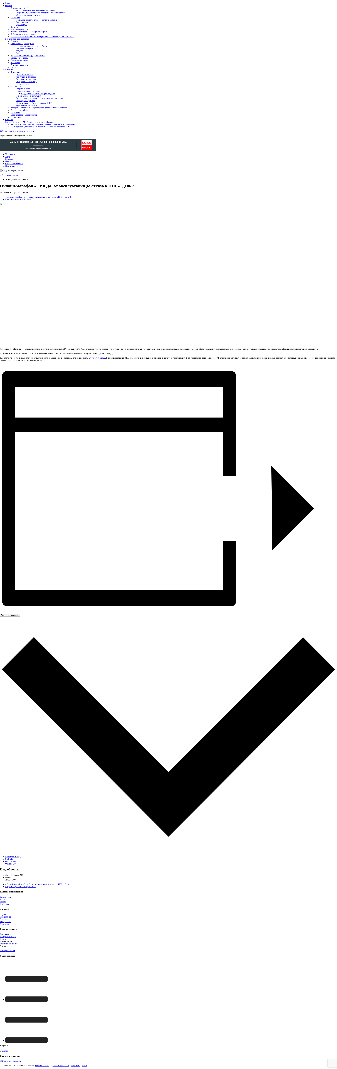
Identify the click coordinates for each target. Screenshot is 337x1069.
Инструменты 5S (7, 950)
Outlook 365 (10, 861)
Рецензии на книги (8, 944)
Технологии (5, 897)
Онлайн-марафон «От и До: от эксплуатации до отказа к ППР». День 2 (38, 197)
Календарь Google (13, 857)
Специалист (5, 917)
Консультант (5, 921)
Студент (3, 914)
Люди (2, 899)
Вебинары (4, 934)
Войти (84, 1066)
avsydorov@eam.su (97, 358)
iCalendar (9, 859)
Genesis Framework (61, 1066)
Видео (3, 939)
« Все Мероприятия (9, 175)
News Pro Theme (42, 1066)
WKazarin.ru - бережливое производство (18, 131)
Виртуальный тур (8, 936)
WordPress (75, 1066)
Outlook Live (10, 864)
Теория (3, 902)
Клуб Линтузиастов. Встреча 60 (20, 199)
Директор (4, 924)
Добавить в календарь (10, 615)
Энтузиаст (4, 919)
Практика (4, 904)
